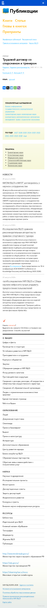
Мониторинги (8, 484)
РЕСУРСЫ (8, 513)
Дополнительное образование (16, 445)
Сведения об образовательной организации (21, 388)
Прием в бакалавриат (12, 427)
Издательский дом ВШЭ (13, 522)
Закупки (6, 364)
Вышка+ (6, 432)
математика (34, 117)
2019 (16, 136)
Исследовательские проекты (15, 480)
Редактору (41, 605)
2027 (16, 132)
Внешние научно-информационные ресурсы (21, 506)
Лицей (5, 414)
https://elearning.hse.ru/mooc (15, 572)
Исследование (15, 266)
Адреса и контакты (26, 585)
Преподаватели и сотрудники (15, 355)
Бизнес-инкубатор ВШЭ (13, 453)
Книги (7, 20)
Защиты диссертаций (11, 493)
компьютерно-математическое (17, 117)
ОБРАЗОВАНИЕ (10, 410)
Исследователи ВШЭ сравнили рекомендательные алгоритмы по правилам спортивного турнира (19, 232)
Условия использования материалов (16, 589)
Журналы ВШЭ (9, 539)
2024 (29, 132)
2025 (25, 132)
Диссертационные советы (14, 489)
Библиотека (8, 517)
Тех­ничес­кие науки (15, 165)
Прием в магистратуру (12, 436)
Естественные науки (16, 155)
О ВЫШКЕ (8, 338)
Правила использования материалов (15, 43)
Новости (7, 174)
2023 (34, 132)
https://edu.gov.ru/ (11, 563)
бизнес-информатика (13, 106)
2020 (12, 136)
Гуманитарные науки (15, 152)
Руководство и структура (14, 346)
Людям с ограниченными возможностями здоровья (20, 393)
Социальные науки (15, 163)
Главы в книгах (15, 26)
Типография (8, 530)
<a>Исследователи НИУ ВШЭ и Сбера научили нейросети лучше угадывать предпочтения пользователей (22, 285)
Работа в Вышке (9, 403)
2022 (38, 132)
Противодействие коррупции (15, 377)
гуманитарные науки (13, 114)
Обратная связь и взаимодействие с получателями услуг (18, 463)
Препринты (12, 31)
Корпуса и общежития (12, 359)
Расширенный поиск (29, 39)
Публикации (24, 11)
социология (26, 119)
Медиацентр (8, 535)
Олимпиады (7, 423)
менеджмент (10, 119)
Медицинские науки (15, 157)
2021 (7, 136)
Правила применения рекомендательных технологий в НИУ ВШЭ (18, 597)
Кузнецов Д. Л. (8, 73)
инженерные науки (29, 114)
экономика (35, 119)
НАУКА (6, 471)
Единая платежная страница (14, 399)
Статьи (20, 20)
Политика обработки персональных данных (19, 592)
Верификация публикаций (12, 39)
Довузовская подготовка (13, 419)
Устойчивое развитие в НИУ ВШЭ (17, 351)
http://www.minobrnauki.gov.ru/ (16, 553)
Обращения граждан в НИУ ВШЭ (16, 368)
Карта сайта (7, 602)
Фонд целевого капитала (13, 372)
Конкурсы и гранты (11, 502)
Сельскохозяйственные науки (19, 160)
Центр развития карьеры (13, 449)
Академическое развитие (13, 497)
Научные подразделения (13, 476)
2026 (20, 132)
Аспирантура (8, 440)
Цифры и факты (9, 342)
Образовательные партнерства (16, 458)
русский (12, 79)
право (18, 119)
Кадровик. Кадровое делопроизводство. (16, 67)
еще (25, 136)
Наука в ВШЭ (33, 43)
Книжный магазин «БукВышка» (15, 526)
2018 (20, 136)
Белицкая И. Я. (19, 73)
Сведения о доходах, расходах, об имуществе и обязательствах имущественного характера (23, 382)
